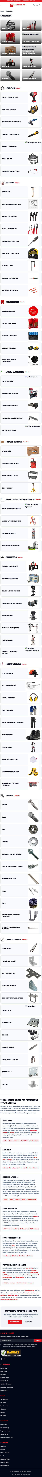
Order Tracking (4, 1428)
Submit (38, 1340)
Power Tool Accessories (12, 1238)
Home (2, 11)
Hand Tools (7, 1150)
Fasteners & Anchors (10, 1177)
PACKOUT (6, 1283)
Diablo (13, 1245)
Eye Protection (23, 1229)
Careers (2, 1449)
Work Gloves (7, 1229)
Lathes (12, 1283)
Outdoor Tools (4, 1381)
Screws (5, 1199)
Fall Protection (33, 1229)
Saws (10, 1141)
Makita (12, 1132)
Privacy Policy (31, 1346)
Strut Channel (20, 1283)
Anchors (17, 1199)
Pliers (5, 1168)
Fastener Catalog (32, 1199)
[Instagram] (5, 1359)
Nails (23, 1199)
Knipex (10, 1159)
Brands (2, 1412)
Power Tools (7, 1121)
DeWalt (5, 1132)
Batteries (21, 1256)
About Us (3, 1446)
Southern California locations (9, 1300)
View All (18, 88)
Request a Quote (14, 1321)
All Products (4, 1399)
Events (2, 1456)
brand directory (29, 1290)
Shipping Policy (5, 1459)
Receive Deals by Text (6, 1437)
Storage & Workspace (6, 1387)
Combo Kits (3, 1390)
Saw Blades (6, 1256)
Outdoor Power (34, 1141)
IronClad (35, 1216)
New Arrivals (4, 1406)
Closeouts (3, 1409)
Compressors (29, 1283)
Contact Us (28, 1322)
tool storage (29, 1268)
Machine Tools (4, 1377)
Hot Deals (3, 1402)
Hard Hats (15, 1229)
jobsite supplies (19, 1277)
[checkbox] (1, 1344)
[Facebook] (1, 1359)
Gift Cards (3, 1415)
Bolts (11, 1199)
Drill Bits (14, 1256)
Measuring (35, 1168)
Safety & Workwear (10, 1209)
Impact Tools (24, 1141)
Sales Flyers (4, 1434)
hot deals (26, 1293)
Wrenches (21, 1168)
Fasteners (3, 1374)
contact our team (13, 1295)
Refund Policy (4, 1462)
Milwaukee (33, 1130)
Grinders (16, 1141)
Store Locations (4, 1453)
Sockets (28, 1168)
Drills (5, 1141)
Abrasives (29, 1256)
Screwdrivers (12, 1168)
